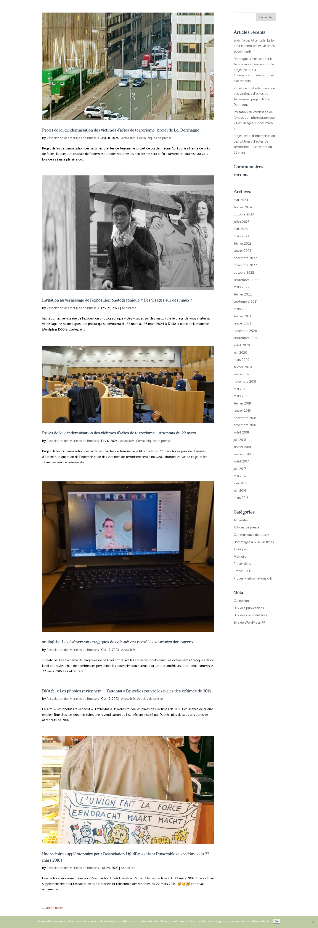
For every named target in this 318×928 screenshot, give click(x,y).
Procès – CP (242, 571)
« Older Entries (52, 908)
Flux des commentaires (250, 615)
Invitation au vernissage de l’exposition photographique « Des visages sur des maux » (117, 300)
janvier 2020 (243, 374)
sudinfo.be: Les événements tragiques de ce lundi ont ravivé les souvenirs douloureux (118, 641)
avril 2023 (241, 229)
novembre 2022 (245, 265)
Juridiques (241, 549)
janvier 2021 (242, 323)
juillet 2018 (241, 432)
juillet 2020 (242, 345)
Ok (276, 921)
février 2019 (242, 403)
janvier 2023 (242, 251)
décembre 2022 (245, 258)
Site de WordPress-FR (249, 623)
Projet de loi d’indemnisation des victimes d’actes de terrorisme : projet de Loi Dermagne (120, 130)
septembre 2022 (246, 280)
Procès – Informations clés (253, 578)
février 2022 (243, 294)
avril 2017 (240, 483)
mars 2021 (241, 309)
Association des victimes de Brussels (73, 138)
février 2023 (242, 244)
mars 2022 (241, 287)
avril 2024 (241, 200)
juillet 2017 (241, 461)
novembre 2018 (245, 425)
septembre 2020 (246, 338)
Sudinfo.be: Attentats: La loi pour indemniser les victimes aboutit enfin (254, 46)
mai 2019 (240, 389)
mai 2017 (240, 476)
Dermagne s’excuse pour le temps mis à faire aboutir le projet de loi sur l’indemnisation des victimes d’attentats (254, 70)
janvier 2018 (242, 454)
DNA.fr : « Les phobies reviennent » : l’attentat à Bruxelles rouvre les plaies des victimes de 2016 (126, 690)
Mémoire (240, 557)
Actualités (128, 138)
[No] (312, 922)
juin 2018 (240, 440)
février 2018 (242, 447)
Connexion (241, 601)
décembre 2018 (245, 418)
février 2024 (243, 207)
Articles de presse (150, 699)
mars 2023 (241, 236)
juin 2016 (240, 491)
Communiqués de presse (154, 138)
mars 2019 (241, 396)
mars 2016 (241, 498)
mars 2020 (241, 360)
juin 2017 (240, 469)
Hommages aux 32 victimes (254, 542)
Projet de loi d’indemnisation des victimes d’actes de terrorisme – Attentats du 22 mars (119, 432)
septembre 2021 (245, 302)
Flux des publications (249, 608)
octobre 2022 (244, 273)
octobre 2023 (244, 214)
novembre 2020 (245, 331)
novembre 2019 (245, 382)
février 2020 (243, 367)
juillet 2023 (241, 222)
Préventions (242, 564)
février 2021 (242, 316)
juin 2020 (240, 353)
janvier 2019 (242, 411)
